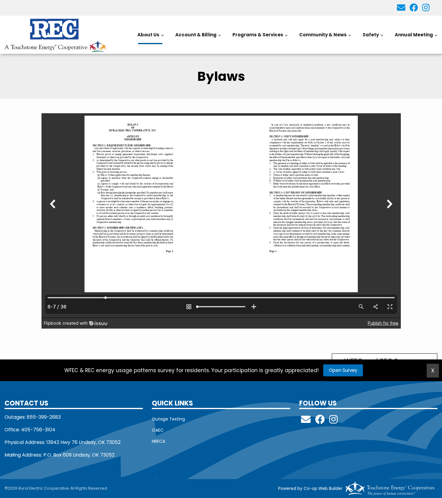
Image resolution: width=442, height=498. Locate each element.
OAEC (158, 430)
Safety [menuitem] (373, 38)
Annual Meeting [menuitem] (416, 38)
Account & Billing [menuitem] (198, 38)
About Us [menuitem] (150, 38)
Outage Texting (168, 419)
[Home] (55, 34)
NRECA (158, 441)
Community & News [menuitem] (325, 38)
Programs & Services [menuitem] (260, 38)
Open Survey (343, 370)
